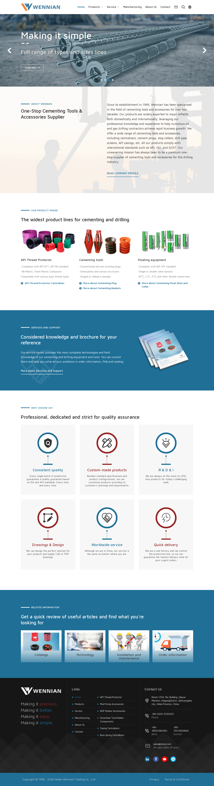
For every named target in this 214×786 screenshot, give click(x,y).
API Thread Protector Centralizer (45, 283)
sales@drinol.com (166, 746)
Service (112, 6)
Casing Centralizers (110, 728)
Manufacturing (132, 6)
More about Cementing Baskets (102, 288)
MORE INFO (31, 67)
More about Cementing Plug (100, 283)
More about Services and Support (42, 370)
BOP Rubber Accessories (112, 711)
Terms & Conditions (176, 779)
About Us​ (151, 6)
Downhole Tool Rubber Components (112, 720)
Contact (165, 6)
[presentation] (9, 50)
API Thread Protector (111, 697)
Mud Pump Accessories (112, 704)
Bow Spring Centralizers (112, 735)
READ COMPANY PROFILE (122, 173)
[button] (101, 80)
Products (95, 6)
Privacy (154, 779)
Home (81, 6)
